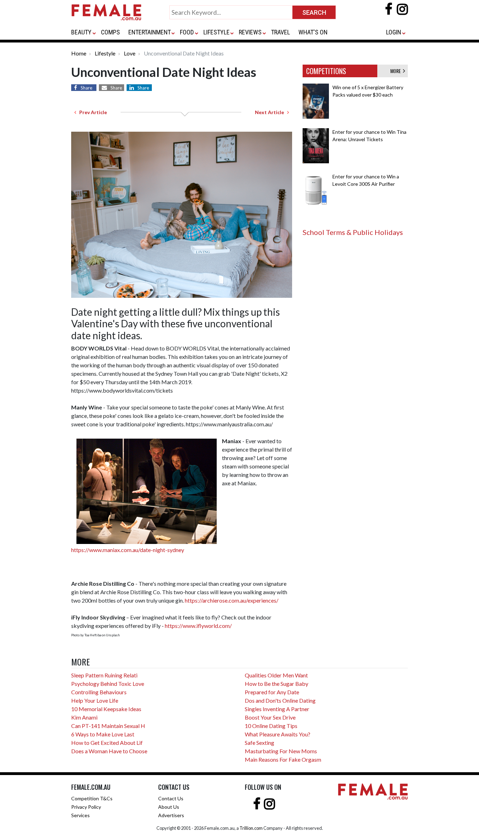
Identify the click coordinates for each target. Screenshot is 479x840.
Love (129, 53)
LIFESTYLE (216, 32)
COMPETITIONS (326, 71)
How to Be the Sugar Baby (276, 683)
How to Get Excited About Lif (107, 742)
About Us (168, 807)
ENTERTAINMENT (149, 32)
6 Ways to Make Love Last (102, 734)
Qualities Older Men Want (276, 675)
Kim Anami (84, 717)
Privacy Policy (86, 807)
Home (78, 53)
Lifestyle (105, 53)
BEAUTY (81, 32)
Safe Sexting (259, 742)
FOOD (187, 32)
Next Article (271, 112)
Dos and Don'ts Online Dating (280, 700)
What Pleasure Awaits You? (277, 734)
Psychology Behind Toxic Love (107, 683)
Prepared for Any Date (272, 692)
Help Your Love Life (94, 700)
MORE (396, 70)
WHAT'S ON (313, 32)
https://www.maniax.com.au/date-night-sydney (127, 549)
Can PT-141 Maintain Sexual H (108, 725)
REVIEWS (250, 32)
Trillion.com (251, 828)
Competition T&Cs (92, 798)
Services (80, 815)
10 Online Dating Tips (271, 725)
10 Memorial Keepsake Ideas (106, 709)
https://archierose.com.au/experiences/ (231, 600)
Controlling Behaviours (99, 692)
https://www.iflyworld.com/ (198, 625)
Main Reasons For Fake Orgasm (283, 759)
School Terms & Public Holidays (353, 232)
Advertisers (171, 815)
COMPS (110, 32)
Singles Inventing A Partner (277, 709)
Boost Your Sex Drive (270, 717)
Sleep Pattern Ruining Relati (104, 675)
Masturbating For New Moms (281, 751)
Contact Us (170, 798)
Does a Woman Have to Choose (109, 751)
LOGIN (393, 32)
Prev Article (91, 112)
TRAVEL (280, 32)
